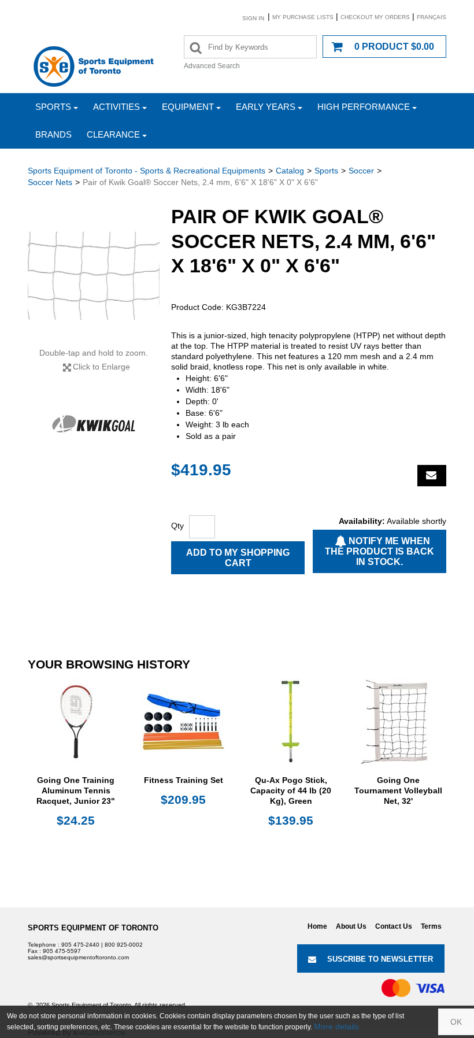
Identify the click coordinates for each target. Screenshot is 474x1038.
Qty (177, 525)
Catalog (290, 170)
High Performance (363, 107)
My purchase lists (303, 17)
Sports (53, 107)
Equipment (188, 107)
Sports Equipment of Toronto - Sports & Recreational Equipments (146, 170)
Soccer (361, 170)
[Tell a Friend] (431, 475)
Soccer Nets (50, 182)
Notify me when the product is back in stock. (379, 551)
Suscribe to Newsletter (380, 959)
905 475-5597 (62, 951)
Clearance (113, 134)
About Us (351, 926)
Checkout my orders (375, 17)
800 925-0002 (124, 944)
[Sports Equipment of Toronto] (94, 66)
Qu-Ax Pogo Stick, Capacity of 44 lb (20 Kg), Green (290, 790)
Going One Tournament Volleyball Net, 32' (398, 790)
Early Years (265, 107)
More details (336, 1026)
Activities (116, 107)
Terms (431, 926)
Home (317, 926)
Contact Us (393, 926)
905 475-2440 (80, 944)
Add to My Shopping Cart (238, 558)
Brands (53, 134)
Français (431, 17)
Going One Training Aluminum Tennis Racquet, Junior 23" (75, 790)
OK (456, 1021)
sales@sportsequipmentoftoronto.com (78, 957)
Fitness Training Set (183, 780)
